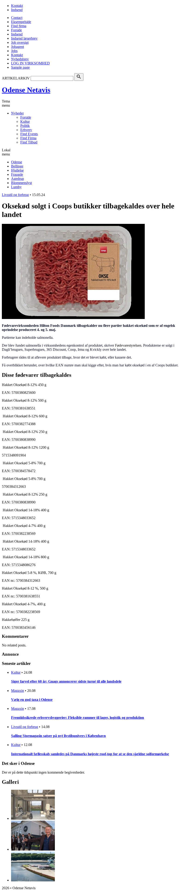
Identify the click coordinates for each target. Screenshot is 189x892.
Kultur (25, 121)
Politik (25, 126)
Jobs (14, 51)
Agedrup (17, 179)
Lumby (16, 187)
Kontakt (17, 6)
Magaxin (17, 691)
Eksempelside (21, 22)
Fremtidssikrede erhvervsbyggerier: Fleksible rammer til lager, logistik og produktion (77, 717)
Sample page (20, 67)
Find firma (18, 26)
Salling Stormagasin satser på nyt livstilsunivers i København (58, 736)
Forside (16, 30)
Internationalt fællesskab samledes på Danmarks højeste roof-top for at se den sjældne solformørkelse (90, 754)
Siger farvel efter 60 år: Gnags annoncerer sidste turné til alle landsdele (66, 681)
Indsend (17, 10)
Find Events (29, 134)
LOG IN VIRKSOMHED (30, 63)
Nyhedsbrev (20, 59)
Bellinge (17, 166)
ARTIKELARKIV (16, 78)
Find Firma (28, 138)
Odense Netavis (26, 90)
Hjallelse (17, 170)
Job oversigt (20, 42)
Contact (16, 18)
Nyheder (17, 113)
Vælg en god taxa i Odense (32, 700)
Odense (16, 162)
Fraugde (17, 174)
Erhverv (26, 130)
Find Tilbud (28, 142)
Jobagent (17, 47)
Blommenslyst (21, 183)
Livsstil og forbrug (15, 195)
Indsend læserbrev (24, 38)
